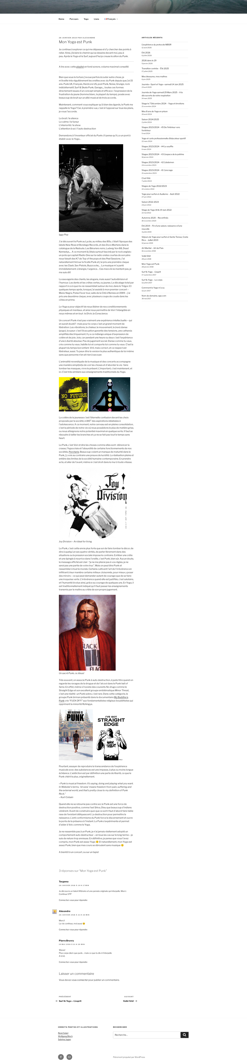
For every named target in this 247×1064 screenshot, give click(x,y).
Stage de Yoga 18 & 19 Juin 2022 (157, 210)
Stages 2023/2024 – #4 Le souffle (157, 146)
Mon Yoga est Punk (150, 264)
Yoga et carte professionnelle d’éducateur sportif (164, 138)
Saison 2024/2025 (150, 119)
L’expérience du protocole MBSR (156, 44)
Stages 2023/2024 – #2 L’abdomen (158, 162)
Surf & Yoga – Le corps (152, 280)
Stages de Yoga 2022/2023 (154, 186)
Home (61, 19)
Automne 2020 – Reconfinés (155, 218)
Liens (96, 19)
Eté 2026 (146, 52)
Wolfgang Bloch (65, 1036)
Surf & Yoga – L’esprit (151, 272)
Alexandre (88, 38)
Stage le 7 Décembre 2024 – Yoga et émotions (163, 103)
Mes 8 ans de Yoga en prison (155, 111)
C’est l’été (146, 178)
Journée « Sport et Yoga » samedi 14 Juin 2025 (163, 84)
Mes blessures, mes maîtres (154, 76)
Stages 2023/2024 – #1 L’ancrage (157, 170)
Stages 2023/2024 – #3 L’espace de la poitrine (163, 154)
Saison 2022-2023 (150, 202)
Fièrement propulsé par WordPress (129, 1057)
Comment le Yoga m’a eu (153, 287)
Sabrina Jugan (64, 1039)
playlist (80, 66)
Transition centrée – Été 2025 (155, 68)
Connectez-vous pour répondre (73, 900)
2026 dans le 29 (149, 60)
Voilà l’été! (146, 256)
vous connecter (79, 980)
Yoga (86, 19)
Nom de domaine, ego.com (154, 295)
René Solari (63, 1033)
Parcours (74, 19)
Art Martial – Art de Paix (153, 248)
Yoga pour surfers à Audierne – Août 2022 (161, 194)
